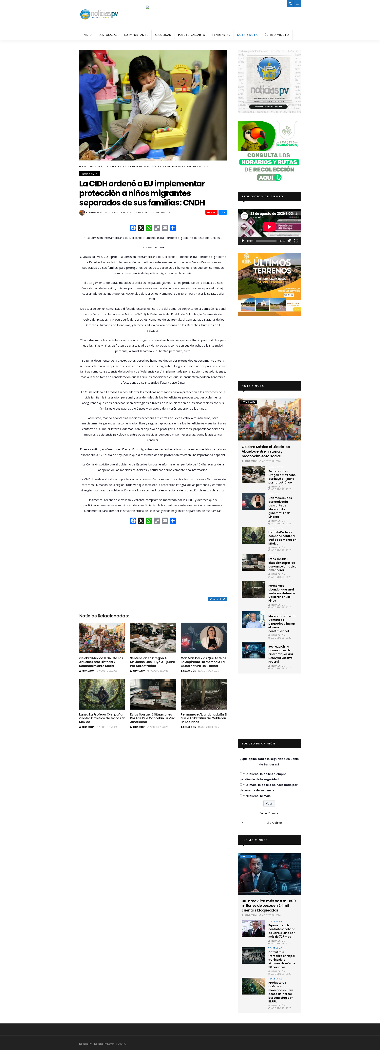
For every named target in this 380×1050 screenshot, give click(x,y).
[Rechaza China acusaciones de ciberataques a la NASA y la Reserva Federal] (253, 650)
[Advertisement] (153, 561)
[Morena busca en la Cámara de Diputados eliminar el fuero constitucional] (253, 619)
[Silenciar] (289, 241)
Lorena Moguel (96, 212)
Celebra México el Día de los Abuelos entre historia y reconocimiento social (101, 662)
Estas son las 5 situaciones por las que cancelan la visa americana (152, 718)
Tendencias (221, 35)
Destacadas (108, 35)
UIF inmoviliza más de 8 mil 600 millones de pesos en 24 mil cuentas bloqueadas (269, 905)
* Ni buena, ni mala (257, 796)
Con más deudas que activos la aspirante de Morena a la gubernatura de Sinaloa (203, 662)
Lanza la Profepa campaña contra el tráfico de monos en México (102, 718)
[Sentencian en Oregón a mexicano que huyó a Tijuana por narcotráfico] (153, 638)
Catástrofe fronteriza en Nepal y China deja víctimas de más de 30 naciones (281, 959)
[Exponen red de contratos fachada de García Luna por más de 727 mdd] (253, 928)
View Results (269, 813)
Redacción (88, 670)
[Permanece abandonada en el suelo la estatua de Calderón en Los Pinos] (204, 694)
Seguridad (163, 35)
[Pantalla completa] (296, 241)
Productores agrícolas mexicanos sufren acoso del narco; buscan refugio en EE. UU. (280, 992)
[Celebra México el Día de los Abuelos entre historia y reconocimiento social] (102, 638)
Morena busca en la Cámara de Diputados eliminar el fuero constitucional (281, 623)
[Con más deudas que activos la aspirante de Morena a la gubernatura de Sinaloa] (204, 638)
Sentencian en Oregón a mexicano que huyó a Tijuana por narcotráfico (152, 662)
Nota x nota (247, 35)
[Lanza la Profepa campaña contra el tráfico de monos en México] (102, 694)
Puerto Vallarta (191, 35)
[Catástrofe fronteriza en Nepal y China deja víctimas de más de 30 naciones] (253, 955)
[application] (269, 227)
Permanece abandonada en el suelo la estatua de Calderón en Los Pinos (204, 718)
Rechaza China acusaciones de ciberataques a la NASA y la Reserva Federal (280, 654)
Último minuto (276, 35)
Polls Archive (273, 823)
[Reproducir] (243, 241)
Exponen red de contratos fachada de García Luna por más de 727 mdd (281, 931)
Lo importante (136, 35)
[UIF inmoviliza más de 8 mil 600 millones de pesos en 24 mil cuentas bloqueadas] (269, 874)
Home (82, 166)
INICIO (87, 35)
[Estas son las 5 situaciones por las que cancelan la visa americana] (153, 694)
